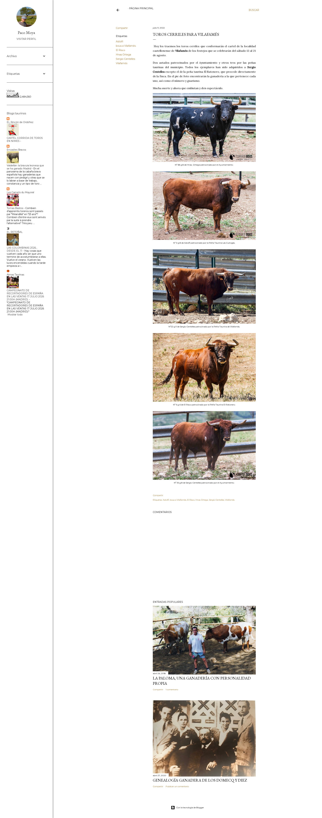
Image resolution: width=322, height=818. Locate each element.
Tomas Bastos (15, 208)
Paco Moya (26, 32)
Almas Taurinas (15, 274)
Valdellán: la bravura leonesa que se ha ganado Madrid (25, 167)
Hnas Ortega (123, 54)
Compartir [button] (122, 28)
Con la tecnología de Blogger (190, 807)
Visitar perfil (26, 38)
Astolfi (119, 41)
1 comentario (172, 689)
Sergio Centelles (125, 58)
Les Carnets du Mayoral (20, 192)
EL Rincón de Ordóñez (20, 122)
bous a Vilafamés (126, 45)
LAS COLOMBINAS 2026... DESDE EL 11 (22, 249)
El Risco (120, 50)
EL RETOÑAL (15, 231)
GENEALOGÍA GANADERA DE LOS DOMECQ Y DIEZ (200, 780)
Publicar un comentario (177, 786)
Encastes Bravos (16, 149)
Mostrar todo (15, 314)
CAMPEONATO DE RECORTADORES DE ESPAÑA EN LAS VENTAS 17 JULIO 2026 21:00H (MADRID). (25, 295)
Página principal (141, 8)
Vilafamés (121, 63)
